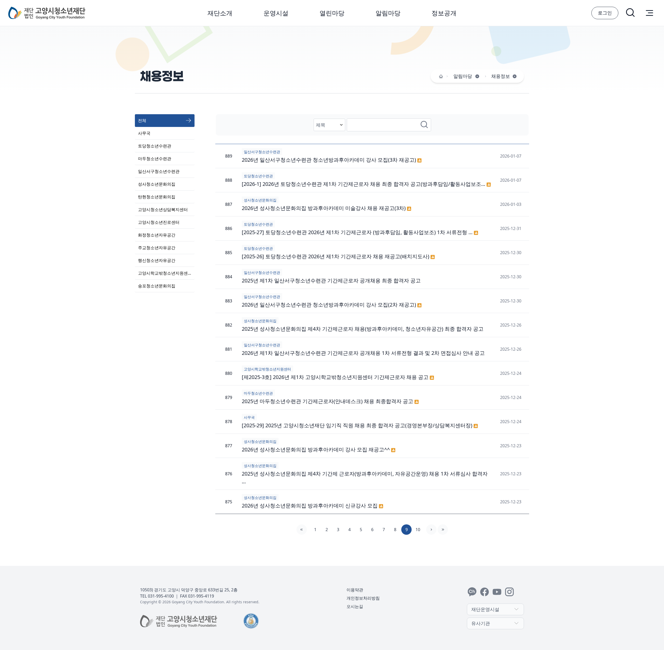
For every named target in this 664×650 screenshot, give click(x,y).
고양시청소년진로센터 (158, 222)
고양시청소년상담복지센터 (163, 209)
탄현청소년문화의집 (156, 197)
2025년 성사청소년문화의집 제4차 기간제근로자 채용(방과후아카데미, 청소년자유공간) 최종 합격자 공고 (362, 328)
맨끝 (443, 529)
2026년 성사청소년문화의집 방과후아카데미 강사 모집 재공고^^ (316, 449)
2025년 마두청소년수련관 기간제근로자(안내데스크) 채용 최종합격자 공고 (328, 401)
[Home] (441, 76)
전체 (142, 120)
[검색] (424, 125)
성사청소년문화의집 (156, 184)
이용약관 (355, 590)
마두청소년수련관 (154, 158)
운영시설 (276, 13)
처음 (301, 529)
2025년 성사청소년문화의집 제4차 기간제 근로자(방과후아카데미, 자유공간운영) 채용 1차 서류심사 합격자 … (365, 477)
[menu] (649, 13)
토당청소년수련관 (154, 146)
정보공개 (444, 13)
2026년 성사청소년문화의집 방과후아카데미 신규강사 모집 (310, 505)
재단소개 (220, 13)
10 (418, 529)
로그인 (605, 13)
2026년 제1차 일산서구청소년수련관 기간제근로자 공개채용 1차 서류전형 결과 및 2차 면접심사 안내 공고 (363, 352)
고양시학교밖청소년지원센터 (165, 273)
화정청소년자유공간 (156, 235)
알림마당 (388, 13)
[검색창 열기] (631, 13)
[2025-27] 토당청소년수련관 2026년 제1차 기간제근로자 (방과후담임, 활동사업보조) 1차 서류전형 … (358, 232)
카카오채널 (472, 592)
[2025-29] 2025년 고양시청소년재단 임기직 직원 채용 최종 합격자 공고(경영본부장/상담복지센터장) (358, 425)
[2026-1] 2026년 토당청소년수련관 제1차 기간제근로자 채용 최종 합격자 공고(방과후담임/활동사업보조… (364, 183)
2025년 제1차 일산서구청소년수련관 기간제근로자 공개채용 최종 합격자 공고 (331, 280)
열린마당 (332, 13)
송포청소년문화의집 (156, 286)
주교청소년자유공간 (156, 247)
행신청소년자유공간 (156, 260)
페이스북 (484, 592)
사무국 (144, 133)
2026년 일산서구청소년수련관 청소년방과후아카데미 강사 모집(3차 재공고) (329, 159)
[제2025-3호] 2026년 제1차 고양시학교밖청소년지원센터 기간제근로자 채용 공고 (336, 377)
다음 (431, 529)
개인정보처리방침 (363, 598)
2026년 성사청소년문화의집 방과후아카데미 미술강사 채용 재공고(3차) (324, 208)
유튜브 (497, 592)
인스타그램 (509, 592)
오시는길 (355, 606)
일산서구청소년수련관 (158, 171)
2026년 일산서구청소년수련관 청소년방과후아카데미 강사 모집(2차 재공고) (329, 304)
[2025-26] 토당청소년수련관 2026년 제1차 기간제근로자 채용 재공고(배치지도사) (336, 256)
